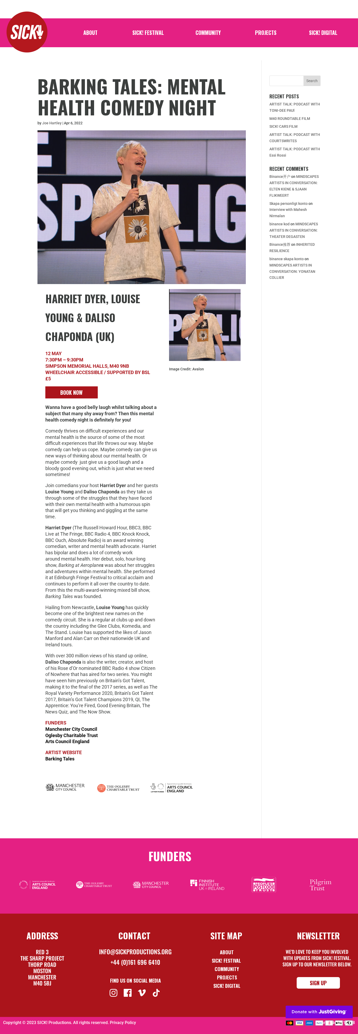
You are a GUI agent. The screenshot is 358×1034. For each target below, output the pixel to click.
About (90, 33)
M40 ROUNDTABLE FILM (289, 118)
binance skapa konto (286, 259)
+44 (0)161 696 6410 (135, 962)
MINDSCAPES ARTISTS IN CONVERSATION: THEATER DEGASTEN (293, 230)
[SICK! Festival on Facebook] (128, 992)
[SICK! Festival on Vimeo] (142, 992)
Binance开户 (279, 176)
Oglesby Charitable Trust (71, 735)
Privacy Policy (123, 1022)
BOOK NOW (71, 392)
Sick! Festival (227, 960)
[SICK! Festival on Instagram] (114, 992)
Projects (265, 33)
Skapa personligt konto (288, 203)
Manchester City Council (71, 729)
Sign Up (318, 983)
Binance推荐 (279, 244)
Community (208, 33)
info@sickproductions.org (135, 951)
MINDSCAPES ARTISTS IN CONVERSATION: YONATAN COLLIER (292, 271)
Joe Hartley (52, 123)
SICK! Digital (323, 33)
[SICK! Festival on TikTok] (156, 992)
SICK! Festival (148, 33)
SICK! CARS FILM (283, 126)
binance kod (279, 224)
